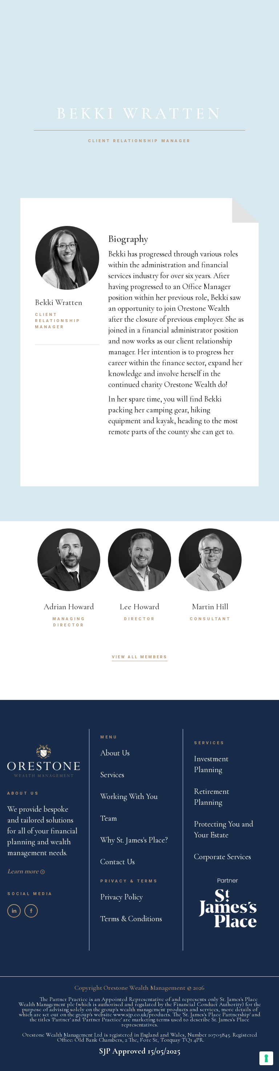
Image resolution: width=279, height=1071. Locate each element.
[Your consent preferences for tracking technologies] (266, 1058)
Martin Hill (210, 606)
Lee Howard (139, 606)
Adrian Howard (69, 606)
